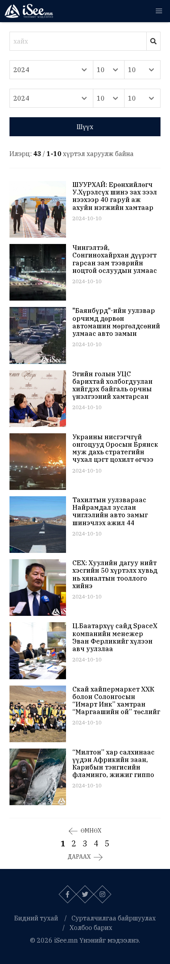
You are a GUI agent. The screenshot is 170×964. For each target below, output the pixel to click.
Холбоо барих (91, 928)
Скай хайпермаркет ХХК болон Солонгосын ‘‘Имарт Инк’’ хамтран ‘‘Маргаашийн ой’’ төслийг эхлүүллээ (116, 701)
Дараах (79, 856)
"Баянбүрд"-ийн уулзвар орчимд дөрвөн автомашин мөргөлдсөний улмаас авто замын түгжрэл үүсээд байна (116, 322)
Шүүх (85, 127)
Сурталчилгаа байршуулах (114, 918)
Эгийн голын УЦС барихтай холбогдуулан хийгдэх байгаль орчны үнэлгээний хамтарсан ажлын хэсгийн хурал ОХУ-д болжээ (112, 385)
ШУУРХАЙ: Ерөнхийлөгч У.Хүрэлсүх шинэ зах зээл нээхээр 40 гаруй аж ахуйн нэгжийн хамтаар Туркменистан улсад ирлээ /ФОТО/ (114, 196)
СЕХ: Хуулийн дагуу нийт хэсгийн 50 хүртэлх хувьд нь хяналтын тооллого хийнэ (114, 574)
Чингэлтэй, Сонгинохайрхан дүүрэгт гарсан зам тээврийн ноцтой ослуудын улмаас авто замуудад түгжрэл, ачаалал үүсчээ (114, 259)
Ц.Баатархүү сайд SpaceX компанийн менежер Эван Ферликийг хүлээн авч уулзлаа (114, 637)
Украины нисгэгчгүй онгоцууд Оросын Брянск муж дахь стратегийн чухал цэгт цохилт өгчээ (115, 448)
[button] (159, 11)
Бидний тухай (36, 918)
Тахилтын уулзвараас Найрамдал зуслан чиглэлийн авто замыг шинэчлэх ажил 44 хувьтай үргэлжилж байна (110, 511)
